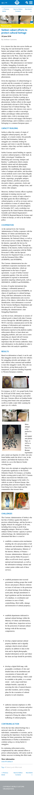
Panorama (6, 25)
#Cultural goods (10, 767)
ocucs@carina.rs (7, 761)
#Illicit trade (18, 767)
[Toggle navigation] (30, 2)
